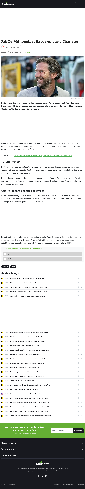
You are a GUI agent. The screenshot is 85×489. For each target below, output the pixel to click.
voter (28, 52)
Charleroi (5, 267)
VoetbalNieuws (68, 484)
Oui (9, 254)
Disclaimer (57, 484)
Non (9, 259)
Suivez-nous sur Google (12, 47)
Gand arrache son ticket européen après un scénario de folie (43, 155)
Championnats (8, 443)
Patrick (3, 52)
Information (7, 449)
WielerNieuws (79, 484)
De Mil (13, 267)
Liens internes (8, 455)
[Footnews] (42, 463)
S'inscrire (78, 431)
